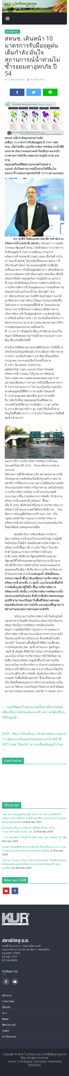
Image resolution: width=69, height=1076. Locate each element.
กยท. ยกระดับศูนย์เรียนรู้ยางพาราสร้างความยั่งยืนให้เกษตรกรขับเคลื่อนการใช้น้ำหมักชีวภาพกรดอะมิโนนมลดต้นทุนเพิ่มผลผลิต (34, 818)
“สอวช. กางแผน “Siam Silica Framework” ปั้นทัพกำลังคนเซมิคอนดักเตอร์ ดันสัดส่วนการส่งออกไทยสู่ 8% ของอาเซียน (34, 864)
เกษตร (5, 1030)
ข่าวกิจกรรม (12, 31)
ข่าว (4, 1013)
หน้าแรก (7, 995)
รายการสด (8, 1001)
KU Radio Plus (37, 79)
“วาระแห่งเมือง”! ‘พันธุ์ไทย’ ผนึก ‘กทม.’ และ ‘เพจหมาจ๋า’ (32, 837)
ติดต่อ (5, 1019)
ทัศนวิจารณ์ (8, 1024)
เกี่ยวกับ (6, 1007)
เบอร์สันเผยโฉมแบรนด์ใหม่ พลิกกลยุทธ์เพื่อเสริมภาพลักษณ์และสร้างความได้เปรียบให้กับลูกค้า (33, 712)
